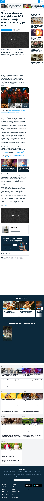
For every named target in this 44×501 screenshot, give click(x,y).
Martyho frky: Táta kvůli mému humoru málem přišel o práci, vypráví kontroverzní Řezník (32, 425)
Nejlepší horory (20, 471)
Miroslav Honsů (15, 30)
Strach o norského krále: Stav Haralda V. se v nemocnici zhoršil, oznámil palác (11, 386)
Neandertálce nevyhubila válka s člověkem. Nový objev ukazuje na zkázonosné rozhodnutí (37, 64)
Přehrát (5, 335)
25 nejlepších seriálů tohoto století (8, 424)
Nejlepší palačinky (18, 476)
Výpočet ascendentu (29, 474)
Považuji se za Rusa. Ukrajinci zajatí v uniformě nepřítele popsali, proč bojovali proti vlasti (10, 375)
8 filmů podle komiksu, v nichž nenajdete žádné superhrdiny (10, 431)
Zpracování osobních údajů (16, 491)
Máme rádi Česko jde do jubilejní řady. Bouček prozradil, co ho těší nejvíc (32, 386)
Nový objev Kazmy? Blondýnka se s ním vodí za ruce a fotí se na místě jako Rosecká (32, 436)
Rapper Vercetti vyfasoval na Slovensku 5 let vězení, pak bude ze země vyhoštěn (32, 431)
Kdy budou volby (6, 472)
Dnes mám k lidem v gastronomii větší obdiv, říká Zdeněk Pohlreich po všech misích (32, 380)
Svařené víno (38, 472)
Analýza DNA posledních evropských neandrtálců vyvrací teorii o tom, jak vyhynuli (15, 6)
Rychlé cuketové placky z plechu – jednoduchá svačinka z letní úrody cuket (32, 400)
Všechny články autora (15, 231)
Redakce (13, 494)
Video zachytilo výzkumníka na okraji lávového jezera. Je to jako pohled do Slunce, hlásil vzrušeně (11, 411)
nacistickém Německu (14, 76)
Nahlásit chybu (4, 497)
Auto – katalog (20, 472)
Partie (35, 471)
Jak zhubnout (6, 471)
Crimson (5, 205)
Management (14, 484)
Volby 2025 (33, 472)
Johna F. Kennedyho (20, 152)
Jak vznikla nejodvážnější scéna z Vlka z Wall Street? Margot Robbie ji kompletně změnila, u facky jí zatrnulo (11, 436)
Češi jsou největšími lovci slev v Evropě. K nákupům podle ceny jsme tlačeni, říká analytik (10, 380)
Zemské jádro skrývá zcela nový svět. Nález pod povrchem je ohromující (36, 38)
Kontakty (13, 489)
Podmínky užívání (5, 491)
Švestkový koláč (26, 476)
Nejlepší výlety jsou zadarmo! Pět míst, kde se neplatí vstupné (11, 461)
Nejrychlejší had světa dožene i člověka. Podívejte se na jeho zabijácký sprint (37, 26)
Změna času (31, 471)
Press (13, 486)
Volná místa (4, 486)
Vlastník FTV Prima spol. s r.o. (6, 495)
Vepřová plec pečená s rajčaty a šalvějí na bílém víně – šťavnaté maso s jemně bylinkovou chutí (32, 405)
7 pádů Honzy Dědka (27, 472)
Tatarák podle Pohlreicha (7, 474)
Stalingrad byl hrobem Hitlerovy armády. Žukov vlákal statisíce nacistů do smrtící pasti (37, 51)
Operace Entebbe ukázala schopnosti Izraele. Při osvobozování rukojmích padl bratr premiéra (10, 405)
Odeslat (14, 245)
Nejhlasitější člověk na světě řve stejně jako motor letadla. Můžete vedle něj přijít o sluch (37, 6)
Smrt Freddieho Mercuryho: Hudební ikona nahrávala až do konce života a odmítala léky (26, 312)
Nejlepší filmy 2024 (13, 471)
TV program (26, 471)
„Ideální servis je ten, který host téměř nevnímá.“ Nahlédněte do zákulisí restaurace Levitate (31, 411)
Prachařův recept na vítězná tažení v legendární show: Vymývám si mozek (32, 375)
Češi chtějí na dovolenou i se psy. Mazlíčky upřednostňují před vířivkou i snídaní (9, 456)
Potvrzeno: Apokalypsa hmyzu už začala (9, 399)
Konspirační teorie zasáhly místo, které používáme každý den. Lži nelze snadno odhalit (8, 169)
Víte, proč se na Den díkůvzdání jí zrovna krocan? (9, 312)
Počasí (38, 471)
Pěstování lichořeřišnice (21, 474)
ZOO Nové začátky (13, 472)
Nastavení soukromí (15, 497)
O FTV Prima (4, 484)
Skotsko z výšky (6, 336)
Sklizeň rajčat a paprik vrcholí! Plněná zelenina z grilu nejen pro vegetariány (11, 450)
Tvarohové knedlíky (37, 474)
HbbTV (3, 489)
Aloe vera (14, 474)
